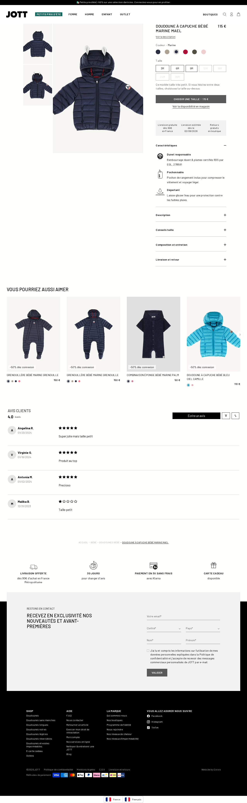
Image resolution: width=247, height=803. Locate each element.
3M (14, 360)
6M (27, 360)
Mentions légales (86, 769)
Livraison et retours (119, 769)
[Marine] (158, 52)
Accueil (83, 542)
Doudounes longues (37, 724)
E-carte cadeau (34, 751)
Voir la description (165, 36)
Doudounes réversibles (39, 738)
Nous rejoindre (115, 729)
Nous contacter (74, 720)
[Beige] (167, 52)
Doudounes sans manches (40, 720)
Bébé (94, 542)
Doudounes (32, 715)
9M (39, 360)
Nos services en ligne (78, 741)
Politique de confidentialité (58, 769)
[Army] (194, 52)
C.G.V (102, 769)
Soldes (30, 755)
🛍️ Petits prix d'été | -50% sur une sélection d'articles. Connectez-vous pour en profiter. (123, 2)
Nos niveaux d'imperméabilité (123, 738)
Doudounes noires (36, 729)
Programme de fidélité (119, 724)
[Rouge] (185, 52)
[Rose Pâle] (203, 52)
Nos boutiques (115, 720)
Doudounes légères (37, 734)
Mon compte (73, 737)
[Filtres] (226, 415)
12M (53, 360)
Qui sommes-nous (117, 715)
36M (39, 367)
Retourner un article (77, 724)
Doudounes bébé (109, 542)
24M (27, 367)
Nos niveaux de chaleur (119, 734)
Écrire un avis (196, 416)
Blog (68, 754)
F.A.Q (69, 715)
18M (14, 367)
